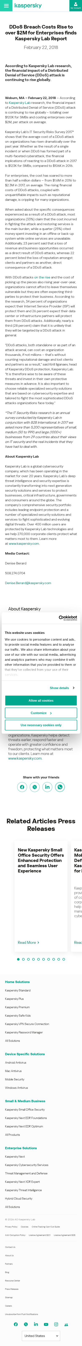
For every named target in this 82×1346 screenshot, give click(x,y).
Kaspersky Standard (17, 990)
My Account (76, 8)
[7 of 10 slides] (48, 959)
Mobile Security (14, 1079)
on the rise (42, 277)
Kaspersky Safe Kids (18, 1015)
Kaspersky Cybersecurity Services (26, 1165)
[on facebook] (22, 787)
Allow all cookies (41, 700)
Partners (9, 1264)
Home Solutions (17, 982)
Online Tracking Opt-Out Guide (46, 1227)
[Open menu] (6, 5)
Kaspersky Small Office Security (25, 1109)
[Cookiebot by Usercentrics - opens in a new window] (59, 618)
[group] (41, 896)
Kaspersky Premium (17, 1007)
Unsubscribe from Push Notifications (21, 1314)
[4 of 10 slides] (33, 959)
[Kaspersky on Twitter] (25, 1324)
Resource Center (12, 1280)
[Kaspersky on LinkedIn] (35, 1324)
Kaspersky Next (15, 1156)
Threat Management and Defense (26, 1173)
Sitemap (9, 1297)
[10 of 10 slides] (63, 959)
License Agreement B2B (64, 1235)
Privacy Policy (11, 1227)
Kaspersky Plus (14, 998)
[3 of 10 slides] (28, 959)
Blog (7, 1272)
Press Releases (12, 1289)
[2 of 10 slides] (23, 959)
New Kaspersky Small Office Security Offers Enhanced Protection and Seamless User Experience (41, 860)
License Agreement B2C (39, 1235)
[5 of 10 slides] (38, 959)
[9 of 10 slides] (58, 959)
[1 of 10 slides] (18, 959)
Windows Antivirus (16, 1087)
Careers (8, 1306)
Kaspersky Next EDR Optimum (24, 1126)
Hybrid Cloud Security (18, 1198)
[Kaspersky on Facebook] (15, 1324)
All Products (12, 1134)
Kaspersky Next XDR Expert (22, 1181)
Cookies (24, 1227)
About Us (9, 1255)
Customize (38, 713)
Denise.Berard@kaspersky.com (28, 583)
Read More (27, 942)
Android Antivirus (15, 1062)
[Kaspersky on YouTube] (46, 1324)
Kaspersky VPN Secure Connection (27, 1024)
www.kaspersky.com (24, 544)
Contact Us (10, 1247)
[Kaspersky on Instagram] (56, 1324)
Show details (59, 688)
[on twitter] (35, 787)
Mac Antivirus (13, 1071)
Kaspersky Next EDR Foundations (26, 1118)
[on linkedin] (47, 787)
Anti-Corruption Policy (15, 1235)
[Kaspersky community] (66, 1324)
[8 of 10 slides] (53, 959)
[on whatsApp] (60, 787)
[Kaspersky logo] (28, 5)
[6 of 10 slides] (43, 959)
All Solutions (12, 1040)
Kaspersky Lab (19, 103)
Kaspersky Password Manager (24, 1032)
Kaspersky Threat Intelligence (23, 1190)
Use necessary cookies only (41, 725)
